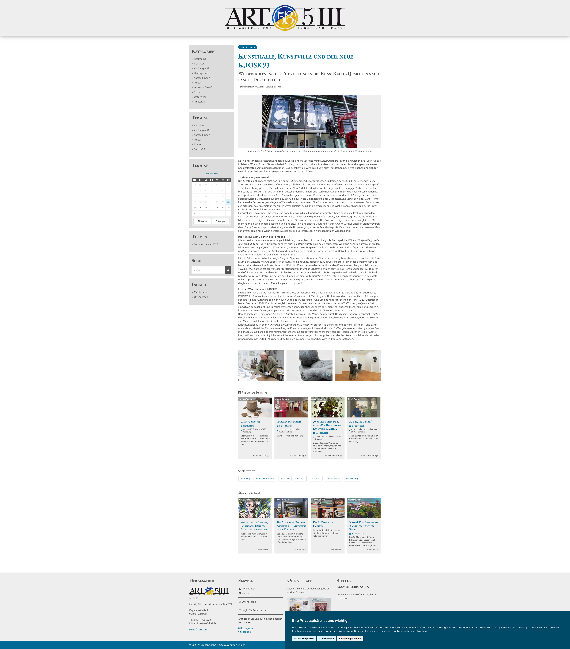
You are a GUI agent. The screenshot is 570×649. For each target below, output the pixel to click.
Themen (199, 236)
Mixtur (197, 82)
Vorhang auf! (201, 68)
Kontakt (246, 593)
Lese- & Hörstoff (202, 87)
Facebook (246, 631)
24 (195, 207)
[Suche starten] (228, 270)
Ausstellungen (201, 77)
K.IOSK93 (285, 478)
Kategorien (203, 51)
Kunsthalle (315, 478)
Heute (203, 221)
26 (206, 207)
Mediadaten (200, 292)
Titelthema (199, 58)
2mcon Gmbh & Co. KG (214, 644)
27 (211, 207)
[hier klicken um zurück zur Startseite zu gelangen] (285, 18)
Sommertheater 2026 (205, 244)
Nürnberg (245, 478)
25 (200, 207)
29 (223, 207)
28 (217, 207)
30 (228, 207)
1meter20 (199, 101)
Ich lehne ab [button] (328, 638)
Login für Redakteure (253, 610)
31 (195, 213)
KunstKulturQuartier (265, 478)
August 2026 (211, 173)
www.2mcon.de (198, 629)
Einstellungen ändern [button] (350, 638)
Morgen (222, 221)
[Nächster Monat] (227, 173)
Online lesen (200, 297)
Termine (200, 118)
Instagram (246, 628)
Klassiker (198, 63)
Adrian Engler (237, 644)
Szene (197, 92)
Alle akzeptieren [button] (305, 638)
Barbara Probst (333, 478)
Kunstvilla (299, 478)
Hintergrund (200, 73)
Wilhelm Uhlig (352, 478)
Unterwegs (199, 96)
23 (228, 202)
